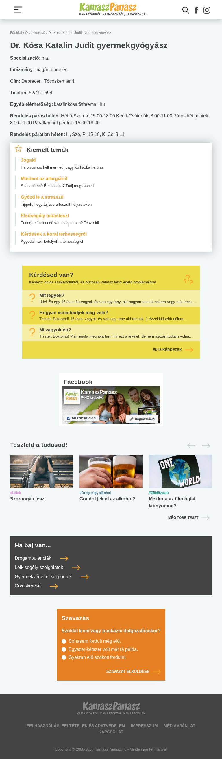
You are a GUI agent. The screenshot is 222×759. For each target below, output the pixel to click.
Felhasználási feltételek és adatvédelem (76, 725)
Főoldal (16, 33)
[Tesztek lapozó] (111, 445)
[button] (196, 10)
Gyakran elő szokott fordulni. (98, 657)
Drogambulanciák (33, 558)
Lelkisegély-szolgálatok (39, 567)
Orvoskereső (35, 33)
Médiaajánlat (179, 725)
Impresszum (144, 725)
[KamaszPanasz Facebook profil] (111, 405)
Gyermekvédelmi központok (44, 576)
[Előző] (189, 445)
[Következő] (204, 445)
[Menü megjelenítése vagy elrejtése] (18, 9)
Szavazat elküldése (127, 671)
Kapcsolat (111, 731)
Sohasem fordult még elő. (95, 641)
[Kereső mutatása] (186, 10)
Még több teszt (183, 518)
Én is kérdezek (167, 350)
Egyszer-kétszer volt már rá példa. (103, 649)
